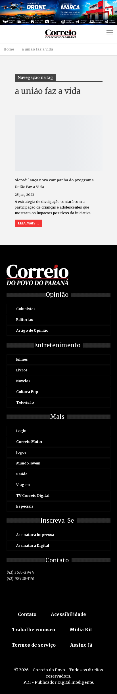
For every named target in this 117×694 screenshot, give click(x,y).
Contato (27, 614)
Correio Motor (29, 441)
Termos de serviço (34, 645)
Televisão (25, 402)
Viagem (23, 485)
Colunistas (25, 309)
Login (21, 431)
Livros (22, 370)
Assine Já (81, 645)
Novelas (23, 381)
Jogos (21, 452)
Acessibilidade (68, 614)
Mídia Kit (81, 629)
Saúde (21, 474)
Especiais (25, 506)
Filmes (22, 359)
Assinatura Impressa (35, 535)
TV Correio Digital (32, 495)
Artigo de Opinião (32, 330)
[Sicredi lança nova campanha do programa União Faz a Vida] (59, 143)
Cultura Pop (27, 392)
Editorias (24, 319)
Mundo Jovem (28, 463)
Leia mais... (28, 223)
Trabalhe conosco (33, 629)
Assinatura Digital (32, 545)
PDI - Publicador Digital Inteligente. (58, 682)
